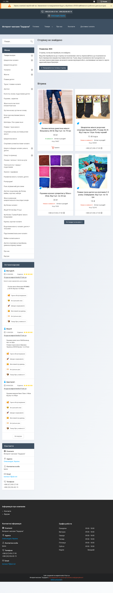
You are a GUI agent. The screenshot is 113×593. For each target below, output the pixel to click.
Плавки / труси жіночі (11, 127)
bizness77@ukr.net (10, 477)
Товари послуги (9, 55)
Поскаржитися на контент (57, 577)
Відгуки (6, 256)
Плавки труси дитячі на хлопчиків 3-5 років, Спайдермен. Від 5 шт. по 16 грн (93, 194)
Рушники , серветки (11, 98)
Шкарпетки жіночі (10, 139)
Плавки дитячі (9, 79)
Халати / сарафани (11, 172)
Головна (36, 26)
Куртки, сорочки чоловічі (13, 222)
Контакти (71, 26)
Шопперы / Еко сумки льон (13, 122)
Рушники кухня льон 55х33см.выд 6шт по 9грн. (18, 341)
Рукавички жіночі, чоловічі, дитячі (16, 177)
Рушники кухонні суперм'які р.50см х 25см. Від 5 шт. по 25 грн (55, 194)
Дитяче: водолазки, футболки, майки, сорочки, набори (15, 192)
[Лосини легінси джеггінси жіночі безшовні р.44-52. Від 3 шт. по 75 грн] (55, 107)
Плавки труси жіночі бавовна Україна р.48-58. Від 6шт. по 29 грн (18, 346)
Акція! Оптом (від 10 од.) (13, 210)
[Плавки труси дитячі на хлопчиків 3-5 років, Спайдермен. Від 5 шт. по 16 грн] (93, 171)
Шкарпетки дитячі (10, 65)
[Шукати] (31, 41)
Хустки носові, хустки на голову (15, 110)
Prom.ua (67, 575)
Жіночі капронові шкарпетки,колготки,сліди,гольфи (16, 199)
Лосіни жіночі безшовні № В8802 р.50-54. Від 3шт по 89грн (18, 287)
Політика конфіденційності (74, 577)
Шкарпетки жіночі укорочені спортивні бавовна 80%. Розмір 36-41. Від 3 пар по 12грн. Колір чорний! (93, 129)
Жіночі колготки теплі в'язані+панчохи (11, 105)
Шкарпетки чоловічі (11, 60)
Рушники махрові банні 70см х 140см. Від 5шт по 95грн (19, 394)
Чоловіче (7, 70)
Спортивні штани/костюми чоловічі (16, 143)
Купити (57, 147)
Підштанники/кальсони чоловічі (15, 233)
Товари (47, 26)
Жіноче (6, 74)
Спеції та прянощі (10, 155)
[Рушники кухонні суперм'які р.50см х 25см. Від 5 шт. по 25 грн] (55, 171)
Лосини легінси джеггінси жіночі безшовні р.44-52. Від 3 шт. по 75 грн (55, 129)
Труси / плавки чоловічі (12, 84)
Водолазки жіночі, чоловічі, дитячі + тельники (17, 228)
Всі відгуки (18, 436)
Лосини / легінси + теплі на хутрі (15, 160)
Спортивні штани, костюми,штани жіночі (16, 133)
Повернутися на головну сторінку (54, 68)
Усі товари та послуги (73, 222)
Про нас (59, 26)
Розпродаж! (8, 181)
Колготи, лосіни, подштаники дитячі (17, 94)
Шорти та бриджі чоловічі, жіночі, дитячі (16, 149)
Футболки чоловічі (10, 205)
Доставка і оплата (87, 26)
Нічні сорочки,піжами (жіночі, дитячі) (14, 116)
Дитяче (6, 89)
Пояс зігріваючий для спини (14, 186)
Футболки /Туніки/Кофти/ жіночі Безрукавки (15, 216)
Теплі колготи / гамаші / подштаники (12, 166)
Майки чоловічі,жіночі (12, 238)
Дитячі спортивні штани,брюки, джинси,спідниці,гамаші (15, 244)
